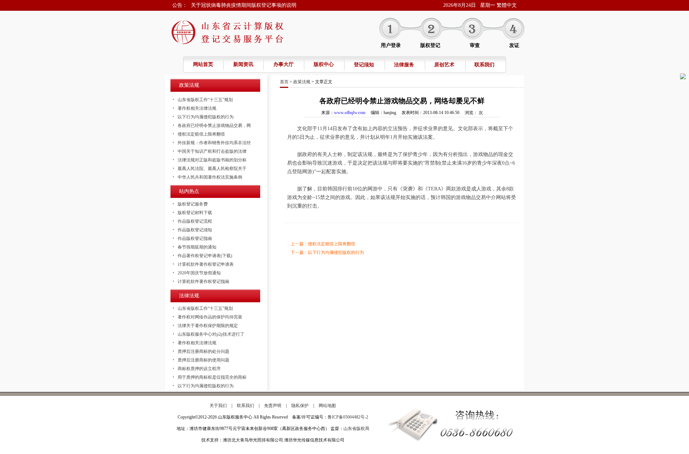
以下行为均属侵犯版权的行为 (206, 116)
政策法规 (301, 81)
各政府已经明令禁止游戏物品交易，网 (214, 125)
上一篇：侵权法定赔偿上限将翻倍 (323, 243)
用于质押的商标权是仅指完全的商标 (212, 377)
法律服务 (404, 64)
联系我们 (484, 64)
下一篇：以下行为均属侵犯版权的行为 (327, 252)
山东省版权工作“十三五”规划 (205, 99)
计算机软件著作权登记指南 (203, 281)
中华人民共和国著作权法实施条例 (210, 177)
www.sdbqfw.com (349, 112)
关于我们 (218, 405)
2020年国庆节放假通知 (199, 272)
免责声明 (272, 405)
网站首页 (203, 64)
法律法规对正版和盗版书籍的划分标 (212, 159)
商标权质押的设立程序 (199, 368)
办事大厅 (283, 64)
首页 (284, 81)
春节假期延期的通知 (197, 247)
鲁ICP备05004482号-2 (348, 417)
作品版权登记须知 (195, 229)
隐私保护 (300, 405)
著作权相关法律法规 (197, 108)
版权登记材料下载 (195, 212)
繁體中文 (507, 5)
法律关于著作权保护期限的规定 (208, 325)
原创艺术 (444, 64)
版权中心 (324, 64)
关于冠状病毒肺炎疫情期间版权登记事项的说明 (243, 5)
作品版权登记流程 (195, 221)
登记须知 (364, 64)
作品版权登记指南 (195, 238)
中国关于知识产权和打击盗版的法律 (212, 151)
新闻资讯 (243, 64)
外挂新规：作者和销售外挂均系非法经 (214, 142)
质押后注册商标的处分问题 (203, 351)
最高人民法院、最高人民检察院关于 (212, 168)
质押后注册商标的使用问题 (203, 360)
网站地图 (327, 405)
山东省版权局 (356, 428)
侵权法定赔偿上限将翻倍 (201, 134)
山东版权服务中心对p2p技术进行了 (211, 334)
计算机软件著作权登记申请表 (206, 264)
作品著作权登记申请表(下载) (205, 255)
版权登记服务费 (193, 204)
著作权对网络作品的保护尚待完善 (210, 317)
